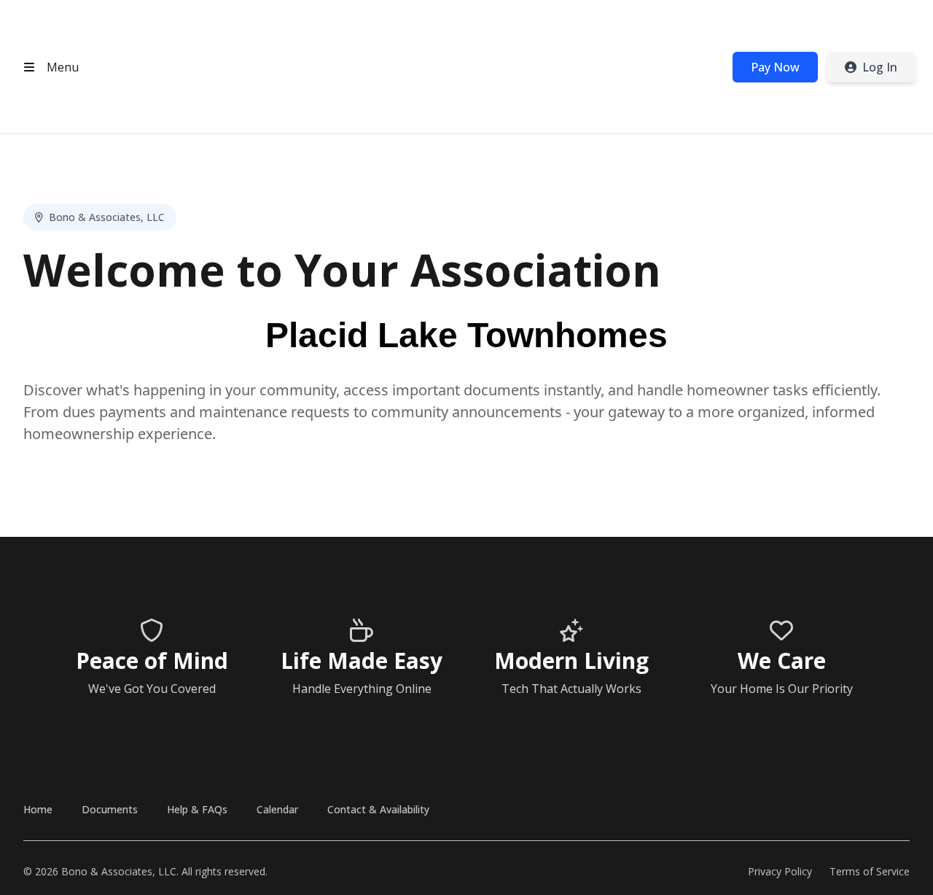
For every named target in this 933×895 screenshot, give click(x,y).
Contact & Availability (378, 809)
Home (37, 809)
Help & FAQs (197, 809)
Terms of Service (869, 871)
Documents (110, 809)
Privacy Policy (780, 871)
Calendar (277, 809)
